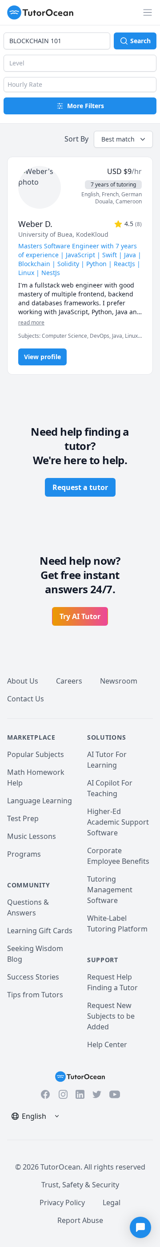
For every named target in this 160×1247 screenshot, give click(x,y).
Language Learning (39, 801)
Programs (24, 854)
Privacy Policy (62, 1202)
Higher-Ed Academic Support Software (118, 822)
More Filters (85, 105)
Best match (118, 139)
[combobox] (57, 40)
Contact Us (25, 699)
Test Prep (23, 818)
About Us (22, 681)
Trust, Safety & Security (80, 1185)
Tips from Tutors (35, 995)
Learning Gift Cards (39, 930)
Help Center (107, 1044)
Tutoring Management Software (109, 889)
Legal (111, 1202)
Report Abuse (80, 1220)
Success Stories (33, 977)
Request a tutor (80, 487)
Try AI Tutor (80, 616)
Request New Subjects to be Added (111, 1016)
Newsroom (118, 681)
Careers (69, 681)
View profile (42, 356)
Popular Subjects (35, 754)
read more (31, 322)
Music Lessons (31, 836)
